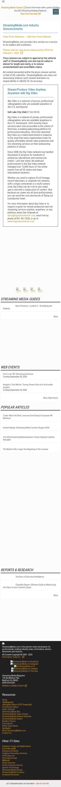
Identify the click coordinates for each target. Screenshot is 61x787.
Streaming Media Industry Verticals (16, 716)
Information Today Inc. (11, 657)
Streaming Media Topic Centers (15, 714)
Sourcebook (7, 723)
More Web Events (50, 398)
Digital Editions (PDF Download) (17, 704)
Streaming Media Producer (13, 772)
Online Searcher (8, 763)
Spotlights (6, 728)
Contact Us (7, 733)
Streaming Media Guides (12, 719)
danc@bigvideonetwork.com (21, 215)
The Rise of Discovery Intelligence (30, 576)
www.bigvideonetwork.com (21, 221)
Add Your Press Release (39, 36)
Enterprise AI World (10, 751)
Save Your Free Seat (29, 14)
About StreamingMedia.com (14, 730)
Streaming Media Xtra (11, 711)
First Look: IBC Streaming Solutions (18, 374)
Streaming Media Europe (12, 770)
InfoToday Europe (9, 758)
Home (4, 700)
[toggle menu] (56, 11)
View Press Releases (13, 36)
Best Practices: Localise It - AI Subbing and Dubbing (27, 307)
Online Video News (10, 726)
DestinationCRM (9, 748)
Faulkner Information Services (14, 753)
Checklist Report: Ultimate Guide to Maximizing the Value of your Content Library (29, 586)
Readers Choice (9, 721)
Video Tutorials (8, 709)
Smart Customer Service (12, 765)
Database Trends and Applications (16, 746)
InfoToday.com (8, 755)
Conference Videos (10, 707)
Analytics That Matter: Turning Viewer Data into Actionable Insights (28, 386)
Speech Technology (10, 767)
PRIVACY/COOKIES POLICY (13, 686)
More (56, 316)
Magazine (7, 702)
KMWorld (6, 760)
